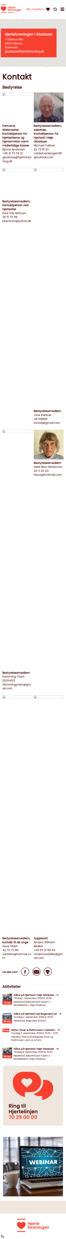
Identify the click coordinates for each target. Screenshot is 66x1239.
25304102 (8, 680)
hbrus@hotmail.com (48, 475)
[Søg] (55, 10)
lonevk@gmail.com (47, 423)
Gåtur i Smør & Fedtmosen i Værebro (33, 1030)
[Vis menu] (62, 10)
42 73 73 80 (10, 950)
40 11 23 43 (41, 471)
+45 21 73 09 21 (12, 153)
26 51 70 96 (9, 217)
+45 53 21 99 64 (44, 950)
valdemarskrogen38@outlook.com (48, 155)
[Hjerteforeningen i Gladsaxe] (11, 9)
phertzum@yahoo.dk (16, 221)
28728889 (40, 419)
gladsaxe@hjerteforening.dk (24, 51)
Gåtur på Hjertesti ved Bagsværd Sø (35, 1013)
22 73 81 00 (41, 149)
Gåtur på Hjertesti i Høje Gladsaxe (34, 995)
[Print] (48, 972)
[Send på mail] (36, 972)
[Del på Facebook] (25, 972)
